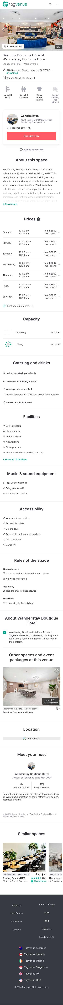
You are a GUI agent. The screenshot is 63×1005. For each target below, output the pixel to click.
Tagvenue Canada (34, 954)
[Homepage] (15, 4)
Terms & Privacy (47, 904)
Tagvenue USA (32, 980)
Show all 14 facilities (16, 459)
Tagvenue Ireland (34, 960)
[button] (50, 4)
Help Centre (16, 913)
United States (9, 814)
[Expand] (58, 4)
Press (46, 912)
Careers (17, 929)
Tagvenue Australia (35, 947)
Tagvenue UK (31, 973)
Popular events (46, 937)
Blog (46, 921)
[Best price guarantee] (32, 306)
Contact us (16, 921)
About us (16, 905)
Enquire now (31, 136)
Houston (22, 814)
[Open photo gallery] (31, 30)
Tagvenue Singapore (36, 967)
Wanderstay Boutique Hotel (42, 814)
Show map (12, 72)
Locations (47, 929)
